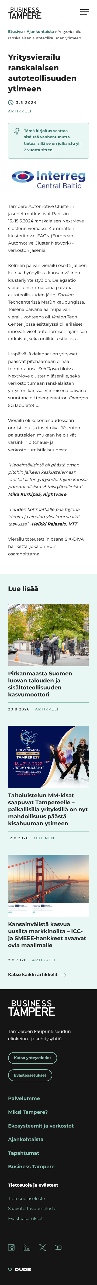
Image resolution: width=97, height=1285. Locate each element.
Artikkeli (20, 111)
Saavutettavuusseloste (32, 1208)
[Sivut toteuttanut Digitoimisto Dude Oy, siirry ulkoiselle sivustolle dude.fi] (19, 1270)
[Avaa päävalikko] (84, 11)
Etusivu (15, 31)
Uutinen (44, 838)
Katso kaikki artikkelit (33, 974)
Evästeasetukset (30, 1075)
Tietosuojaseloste (26, 1198)
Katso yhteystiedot (32, 1057)
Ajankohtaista (40, 31)
